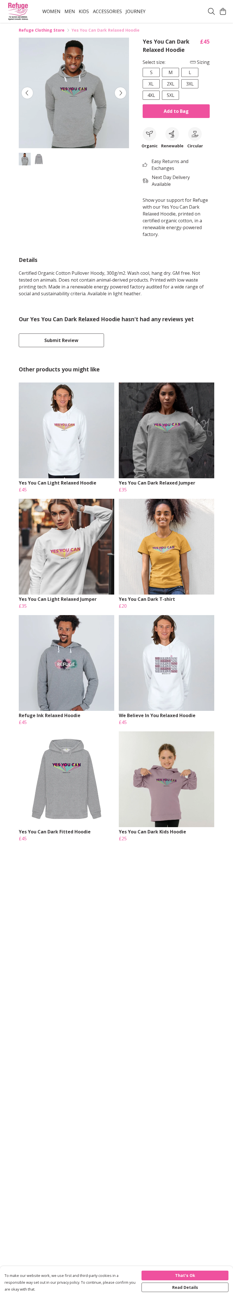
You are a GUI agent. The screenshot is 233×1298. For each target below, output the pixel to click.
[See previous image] (27, 93)
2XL (170, 84)
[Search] (211, 11)
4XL (151, 95)
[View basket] (222, 11)
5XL (170, 95)
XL (151, 84)
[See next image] (120, 93)
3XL (190, 84)
